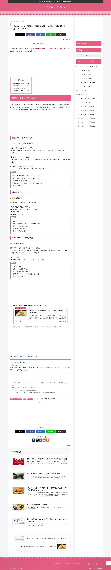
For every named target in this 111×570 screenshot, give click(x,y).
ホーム (50, 563)
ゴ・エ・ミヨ (82, 90)
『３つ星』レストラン (86, 71)
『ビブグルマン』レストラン (88, 82)
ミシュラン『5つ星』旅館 (87, 118)
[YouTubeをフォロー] (40, 440)
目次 (18, 80)
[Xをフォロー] (37, 440)
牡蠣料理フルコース (19, 88)
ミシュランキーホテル (86, 102)
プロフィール (92, 563)
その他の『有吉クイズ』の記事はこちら (25, 356)
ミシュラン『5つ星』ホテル (87, 106)
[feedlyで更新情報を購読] (44, 440)
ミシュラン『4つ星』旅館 (87, 122)
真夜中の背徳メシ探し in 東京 (21, 83)
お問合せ (99, 563)
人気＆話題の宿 (82, 94)
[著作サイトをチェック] (33, 440)
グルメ (20, 398)
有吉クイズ (30, 398)
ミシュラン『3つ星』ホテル (87, 114)
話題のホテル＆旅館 (71, 563)
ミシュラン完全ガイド (59, 563)
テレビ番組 (14, 398)
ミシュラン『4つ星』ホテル (87, 110)
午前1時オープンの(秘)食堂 (21, 90)
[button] (61, 34)
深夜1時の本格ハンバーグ (21, 86)
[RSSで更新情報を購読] (47, 440)
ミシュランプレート (85, 86)
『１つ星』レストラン (86, 78)
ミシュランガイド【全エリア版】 (88, 67)
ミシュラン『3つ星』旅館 (87, 126)
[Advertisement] (40, 64)
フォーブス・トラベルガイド (88, 98)
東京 (25, 398)
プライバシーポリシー (82, 563)
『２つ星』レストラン (86, 74)
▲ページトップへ (66, 374)
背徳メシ (54, 398)
